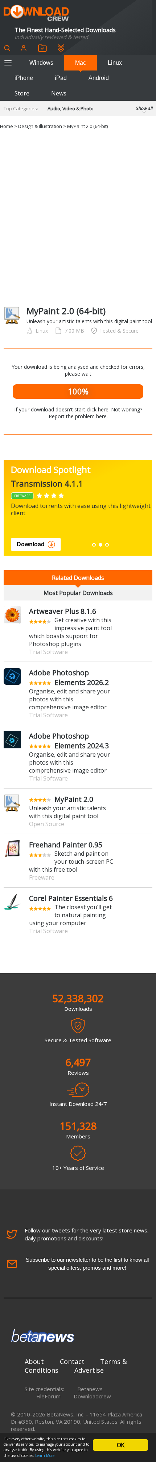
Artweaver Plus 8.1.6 (62, 611)
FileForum (48, 1396)
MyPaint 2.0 (73, 799)
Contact (72, 1361)
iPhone (24, 78)
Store (22, 93)
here (101, 416)
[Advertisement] (78, 218)
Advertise (89, 1370)
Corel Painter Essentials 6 (71, 898)
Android (99, 78)
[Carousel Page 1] (94, 545)
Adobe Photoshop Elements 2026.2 (69, 677)
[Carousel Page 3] (107, 545)
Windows (41, 63)
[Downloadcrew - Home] (36, 13)
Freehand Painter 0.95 (65, 845)
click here (97, 409)
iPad (61, 78)
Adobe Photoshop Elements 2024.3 (69, 741)
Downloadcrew (92, 1396)
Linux (115, 63)
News (58, 93)
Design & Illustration (40, 126)
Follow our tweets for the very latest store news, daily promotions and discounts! (87, 1234)
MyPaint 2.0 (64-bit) (87, 126)
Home (6, 126)
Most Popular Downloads (78, 593)
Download (31, 544)
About (34, 1361)
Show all (144, 108)
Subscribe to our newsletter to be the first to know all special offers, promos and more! (87, 1264)
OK (120, 1445)
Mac (80, 63)
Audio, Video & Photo (71, 108)
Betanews (90, 1389)
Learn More (44, 1455)
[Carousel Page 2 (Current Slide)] (100, 545)
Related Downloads (78, 578)
